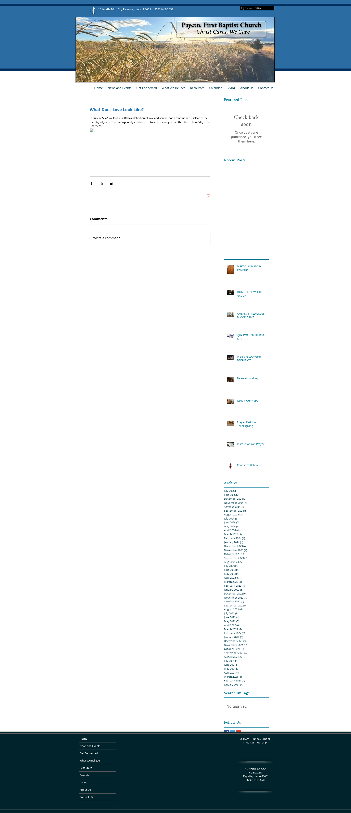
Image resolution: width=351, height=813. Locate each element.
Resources (86, 768)
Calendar (85, 775)
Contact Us (86, 797)
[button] (146, 87)
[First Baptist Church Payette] (175, 77)
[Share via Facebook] (92, 183)
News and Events (90, 746)
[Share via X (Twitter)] (102, 183)
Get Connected (89, 753)
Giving (83, 782)
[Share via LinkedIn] (112, 183)
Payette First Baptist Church (221, 24)
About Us (85, 790)
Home (83, 738)
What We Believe (90, 760)
